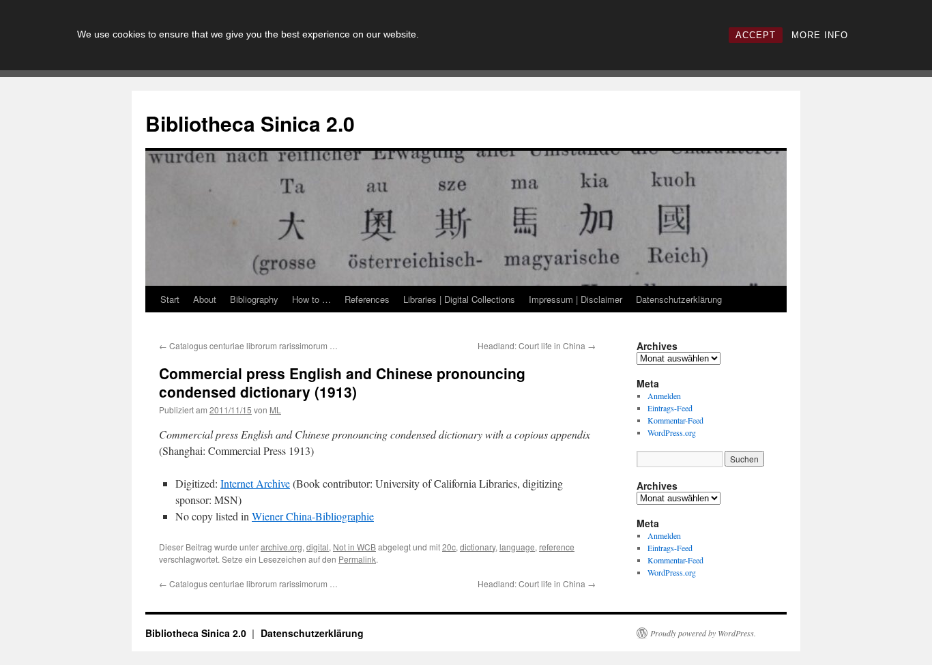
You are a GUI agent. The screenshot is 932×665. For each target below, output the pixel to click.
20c (449, 546)
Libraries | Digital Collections (459, 299)
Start (169, 299)
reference (556, 546)
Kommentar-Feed (675, 420)
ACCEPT (756, 35)
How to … (311, 299)
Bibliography (254, 299)
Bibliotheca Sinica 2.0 (250, 123)
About (204, 299)
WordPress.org (671, 432)
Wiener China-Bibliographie (313, 516)
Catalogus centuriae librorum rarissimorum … (248, 345)
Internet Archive (255, 483)
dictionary (477, 546)
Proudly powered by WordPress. (703, 632)
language (517, 546)
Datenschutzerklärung (679, 299)
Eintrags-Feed (670, 407)
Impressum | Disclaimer (575, 299)
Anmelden (664, 395)
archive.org (281, 546)
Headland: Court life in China (537, 345)
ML (275, 409)
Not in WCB (354, 546)
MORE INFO (819, 35)
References (367, 299)
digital (317, 546)
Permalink (357, 559)
